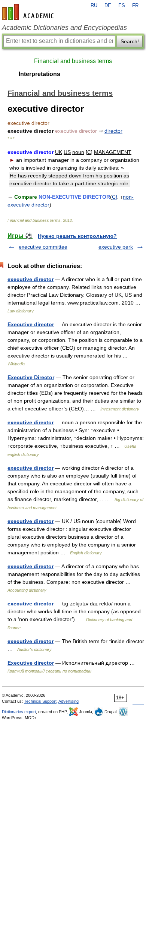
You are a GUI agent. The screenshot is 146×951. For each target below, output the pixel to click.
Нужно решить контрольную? (77, 236)
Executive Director (30, 377)
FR (135, 5)
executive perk (115, 247)
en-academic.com (29, 12)
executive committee (43, 247)
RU (94, 5)
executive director (30, 279)
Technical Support (40, 701)
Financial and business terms (73, 61)
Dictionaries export (19, 711)
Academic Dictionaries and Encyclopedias (64, 27)
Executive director (30, 324)
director (113, 131)
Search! (130, 41)
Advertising (68, 701)
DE (107, 5)
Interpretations (39, 74)
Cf (114, 197)
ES (121, 5)
